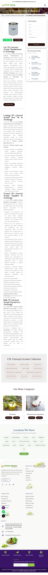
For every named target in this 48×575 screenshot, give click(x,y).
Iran (24, 449)
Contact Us (28, 480)
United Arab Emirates (24, 441)
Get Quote (8, 417)
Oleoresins (3, 503)
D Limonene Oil (37, 364)
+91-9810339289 (16, 1)
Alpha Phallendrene (11, 376)
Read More (24, 453)
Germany (26, 437)
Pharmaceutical (5, 505)
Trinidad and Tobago (40, 445)
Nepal (14, 445)
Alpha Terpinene (38, 368)
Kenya (13, 441)
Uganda (6, 437)
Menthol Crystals (30, 496)
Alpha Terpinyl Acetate (11, 368)
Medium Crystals (30, 503)
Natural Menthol (30, 498)
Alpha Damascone (37, 376)
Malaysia (22, 445)
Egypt (7, 441)
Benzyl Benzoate (11, 364)
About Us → (6, 480)
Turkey (29, 445)
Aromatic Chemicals (6, 501)
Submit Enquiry (36, 44)
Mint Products (4, 496)
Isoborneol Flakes (24, 364)
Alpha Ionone (24, 376)
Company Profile (30, 471)
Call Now (18, 40)
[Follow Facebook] (2, 484)
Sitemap (28, 475)
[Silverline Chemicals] (9, 5)
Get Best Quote (9, 104)
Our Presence (29, 473)
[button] (45, 408)
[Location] (2, 526)
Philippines (41, 437)
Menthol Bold (29, 501)
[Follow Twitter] (9, 484)
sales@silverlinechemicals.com (29, 1)
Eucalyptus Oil (29, 505)
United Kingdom (16, 437)
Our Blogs (28, 477)
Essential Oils (4, 498)
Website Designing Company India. (27, 570)
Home (2, 15)
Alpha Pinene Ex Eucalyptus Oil (33, 372)
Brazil (33, 437)
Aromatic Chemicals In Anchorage (15, 15)
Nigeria (35, 441)
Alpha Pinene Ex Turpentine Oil (14, 372)
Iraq (41, 441)
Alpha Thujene (25, 368)
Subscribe (31, 564)
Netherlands (6, 445)
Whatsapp (8, 40)
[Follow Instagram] (6, 484)
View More (16, 417)
